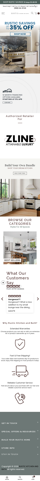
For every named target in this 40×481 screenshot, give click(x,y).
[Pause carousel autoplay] (3, 283)
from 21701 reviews (15, 288)
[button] (6, 13)
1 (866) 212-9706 (25, 7)
